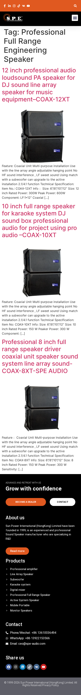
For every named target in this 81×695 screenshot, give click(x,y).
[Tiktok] (30, 667)
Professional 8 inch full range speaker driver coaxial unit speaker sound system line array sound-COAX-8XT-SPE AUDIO (40, 356)
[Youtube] (43, 667)
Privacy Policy (50, 685)
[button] (75, 6)
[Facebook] (9, 667)
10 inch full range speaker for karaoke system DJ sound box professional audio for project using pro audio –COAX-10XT (39, 220)
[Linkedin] (23, 667)
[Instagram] (16, 667)
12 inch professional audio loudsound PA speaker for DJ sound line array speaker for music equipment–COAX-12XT (39, 85)
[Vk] (37, 667)
